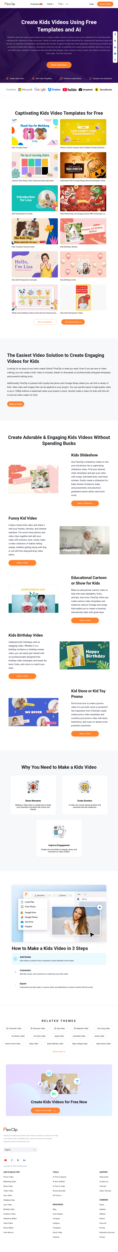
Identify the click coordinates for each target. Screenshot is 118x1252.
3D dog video (59, 1028)
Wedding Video (9, 1200)
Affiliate (102, 1214)
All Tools (56, 1195)
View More (7, 1232)
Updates (102, 1209)
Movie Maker (8, 1228)
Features (56, 1237)
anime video (99, 1036)
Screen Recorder (59, 1191)
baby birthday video (55, 1044)
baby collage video (79, 1044)
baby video (33, 1044)
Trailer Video (8, 1191)
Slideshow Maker (10, 1219)
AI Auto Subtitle (59, 1182)
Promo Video (8, 1177)
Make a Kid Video (59, 65)
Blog (54, 1209)
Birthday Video (9, 1209)
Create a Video (105, 4)
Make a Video (15, 404)
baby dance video (103, 1044)
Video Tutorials (105, 1191)
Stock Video (57, 1232)
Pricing (102, 1228)
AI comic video (40, 1036)
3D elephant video (81, 1028)
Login (91, 4)
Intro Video (7, 1195)
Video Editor (8, 1223)
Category (56, 1223)
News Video (8, 1186)
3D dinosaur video (37, 1028)
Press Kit (102, 1223)
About (101, 1205)
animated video (79, 1036)
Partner (102, 1219)
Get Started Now (72, 322)
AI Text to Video (59, 1186)
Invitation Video (9, 1214)
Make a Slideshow (85, 503)
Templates (34, 4)
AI (61, 4)
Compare (56, 1219)
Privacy (102, 1237)
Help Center (104, 1177)
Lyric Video (7, 1205)
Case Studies (58, 1214)
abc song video (103, 1028)
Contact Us (103, 1182)
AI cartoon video (18, 1036)
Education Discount (107, 1232)
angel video (59, 1036)
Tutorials (102, 1186)
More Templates (45, 322)
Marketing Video (9, 1182)
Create (49, 4)
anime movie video (12, 1044)
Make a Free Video (43, 1110)
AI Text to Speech (59, 1177)
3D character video (13, 1028)
